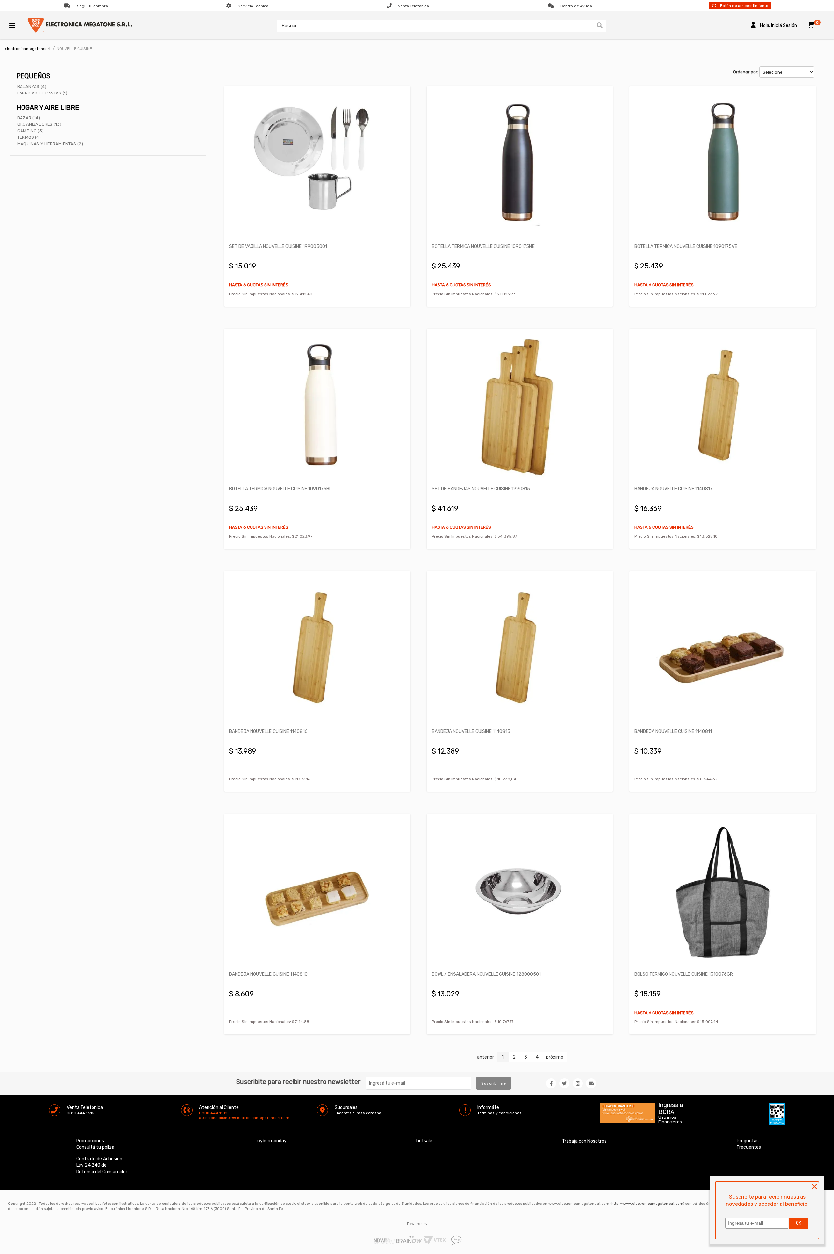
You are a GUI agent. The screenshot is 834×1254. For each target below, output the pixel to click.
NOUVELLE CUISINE (74, 48)
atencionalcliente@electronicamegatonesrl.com (204, 1118)
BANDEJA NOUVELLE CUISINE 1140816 (268, 731)
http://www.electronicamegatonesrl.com (647, 1204)
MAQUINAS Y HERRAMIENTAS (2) (50, 143)
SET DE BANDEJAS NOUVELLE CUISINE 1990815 (481, 489)
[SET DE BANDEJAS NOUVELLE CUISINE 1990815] (520, 407)
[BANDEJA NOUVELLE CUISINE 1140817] (722, 407)
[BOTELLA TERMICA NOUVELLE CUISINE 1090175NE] (520, 164)
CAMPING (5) (30, 130)
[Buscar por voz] (590, 25)
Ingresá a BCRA (670, 1107)
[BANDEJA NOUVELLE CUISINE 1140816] (317, 649)
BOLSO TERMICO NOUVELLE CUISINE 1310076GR (683, 974)
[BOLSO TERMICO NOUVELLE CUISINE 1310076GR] (722, 892)
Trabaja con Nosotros (584, 1141)
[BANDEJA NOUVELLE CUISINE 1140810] (317, 892)
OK (798, 1223)
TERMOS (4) (29, 137)
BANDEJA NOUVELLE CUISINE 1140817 (673, 489)
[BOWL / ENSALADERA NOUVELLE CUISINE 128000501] (520, 892)
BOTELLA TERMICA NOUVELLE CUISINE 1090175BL (280, 489)
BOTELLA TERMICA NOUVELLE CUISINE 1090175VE (685, 246)
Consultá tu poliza (95, 1147)
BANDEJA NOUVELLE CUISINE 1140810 (268, 974)
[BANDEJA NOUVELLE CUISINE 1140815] (520, 649)
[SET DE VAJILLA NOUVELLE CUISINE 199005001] (317, 164)
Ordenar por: (745, 71)
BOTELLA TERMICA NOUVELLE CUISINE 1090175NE (483, 246)
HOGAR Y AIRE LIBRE (47, 107)
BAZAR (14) (28, 117)
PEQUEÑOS (33, 76)
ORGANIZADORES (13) (39, 124)
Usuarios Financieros (670, 1119)
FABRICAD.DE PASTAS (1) (42, 93)
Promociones (90, 1141)
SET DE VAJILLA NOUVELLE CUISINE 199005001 (278, 246)
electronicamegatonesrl (27, 48)
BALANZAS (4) (31, 86)
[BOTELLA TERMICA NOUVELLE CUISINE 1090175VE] (722, 164)
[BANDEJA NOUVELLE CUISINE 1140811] (722, 649)
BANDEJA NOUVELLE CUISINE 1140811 (673, 731)
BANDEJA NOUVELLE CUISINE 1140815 (471, 731)
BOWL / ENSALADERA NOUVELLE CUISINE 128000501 (486, 974)
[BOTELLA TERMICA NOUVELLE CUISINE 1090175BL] (317, 407)
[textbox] (435, 26)
